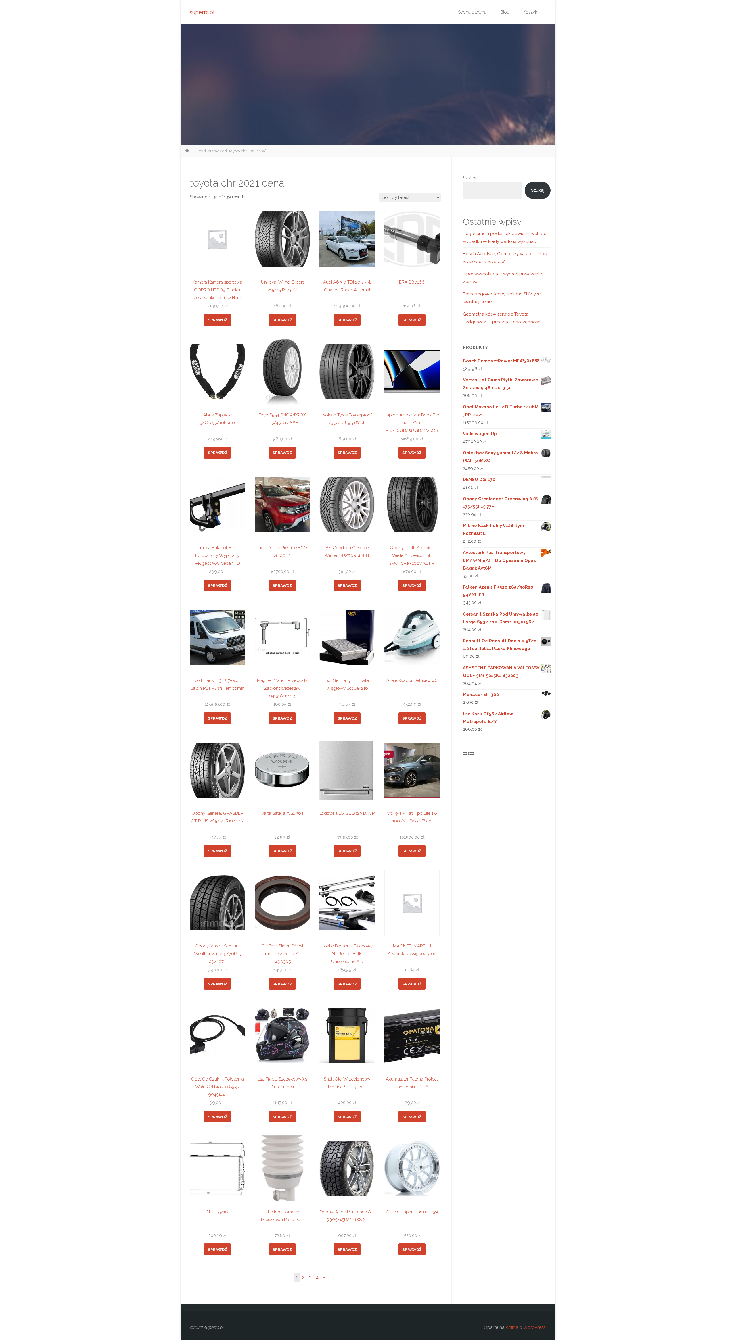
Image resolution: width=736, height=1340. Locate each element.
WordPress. (534, 1327)
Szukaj (469, 177)
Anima (511, 1327)
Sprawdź (217, 320)
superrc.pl (202, 12)
